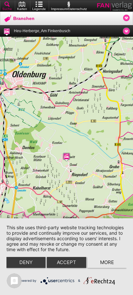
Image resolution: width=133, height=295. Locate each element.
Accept (66, 262)
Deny (26, 262)
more (107, 262)
